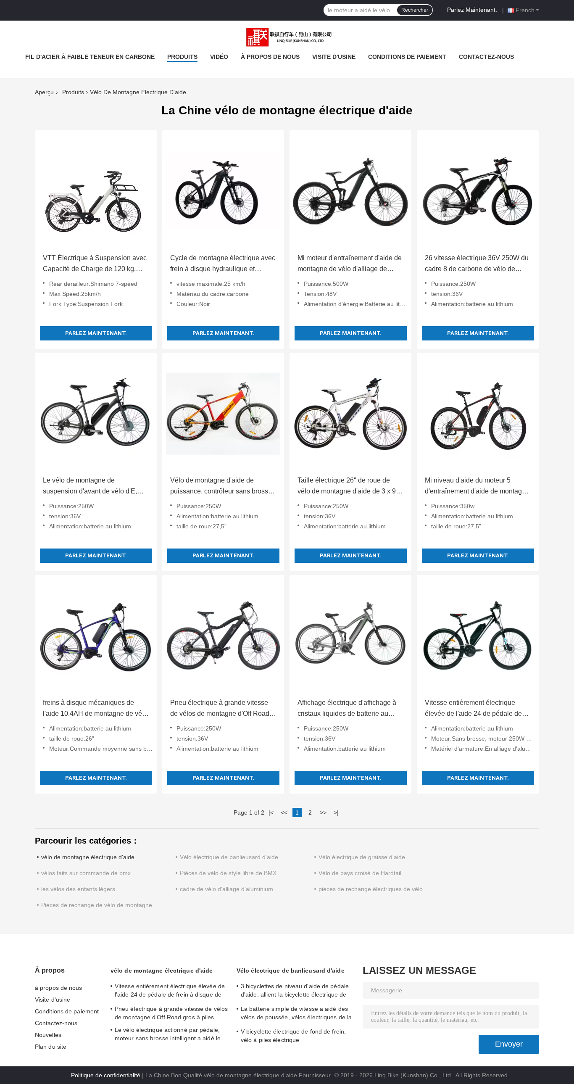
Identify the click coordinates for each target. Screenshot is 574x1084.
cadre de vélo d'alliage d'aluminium (226, 889)
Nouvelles (48, 1034)
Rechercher (414, 10)
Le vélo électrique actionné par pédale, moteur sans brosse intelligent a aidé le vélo (168, 1035)
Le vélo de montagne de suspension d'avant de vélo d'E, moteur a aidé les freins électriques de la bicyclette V (95, 487)
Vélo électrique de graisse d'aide (362, 857)
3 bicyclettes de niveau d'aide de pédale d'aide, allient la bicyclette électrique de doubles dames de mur (295, 991)
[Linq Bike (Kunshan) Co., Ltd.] (287, 37)
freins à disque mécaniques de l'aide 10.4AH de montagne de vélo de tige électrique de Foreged (95, 709)
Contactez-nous (486, 56)
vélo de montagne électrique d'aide (87, 857)
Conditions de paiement (407, 56)
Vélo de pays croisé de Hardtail (360, 873)
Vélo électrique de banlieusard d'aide (229, 857)
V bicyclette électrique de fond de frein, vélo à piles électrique (293, 1035)
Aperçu (44, 92)
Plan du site (50, 1046)
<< (284, 812)
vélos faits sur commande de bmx (86, 873)
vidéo (219, 56)
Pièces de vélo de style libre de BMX (228, 873)
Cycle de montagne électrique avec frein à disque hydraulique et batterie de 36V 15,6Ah (222, 264)
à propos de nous (270, 56)
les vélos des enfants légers (78, 889)
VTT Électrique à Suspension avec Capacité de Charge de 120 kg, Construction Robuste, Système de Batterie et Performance (95, 264)
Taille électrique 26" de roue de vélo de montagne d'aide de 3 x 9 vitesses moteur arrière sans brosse (350, 487)
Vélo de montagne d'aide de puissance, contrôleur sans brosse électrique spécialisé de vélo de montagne (221, 487)
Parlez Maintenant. (472, 9)
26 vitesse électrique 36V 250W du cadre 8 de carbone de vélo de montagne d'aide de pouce (477, 264)
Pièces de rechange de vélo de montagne (96, 905)
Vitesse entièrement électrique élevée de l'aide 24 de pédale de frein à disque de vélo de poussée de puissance (475, 709)
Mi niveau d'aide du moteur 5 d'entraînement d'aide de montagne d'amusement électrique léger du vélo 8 (477, 487)
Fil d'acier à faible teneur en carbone (90, 56)
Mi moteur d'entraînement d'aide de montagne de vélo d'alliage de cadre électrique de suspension (350, 264)
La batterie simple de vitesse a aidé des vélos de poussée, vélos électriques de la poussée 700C (296, 1014)
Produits (182, 56)
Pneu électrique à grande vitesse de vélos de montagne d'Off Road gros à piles (219, 709)
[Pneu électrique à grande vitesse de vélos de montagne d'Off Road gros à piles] (223, 636)
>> (323, 812)
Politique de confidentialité (105, 1075)
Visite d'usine (333, 56)
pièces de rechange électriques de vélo (371, 889)
